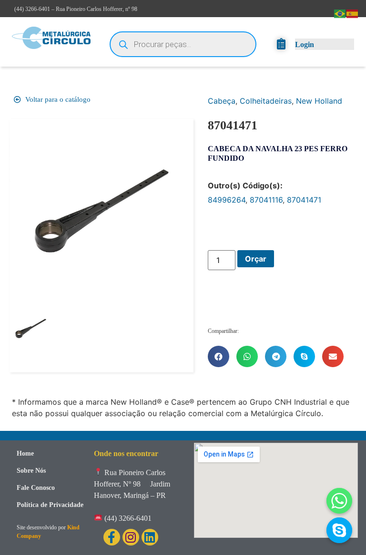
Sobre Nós (31, 470)
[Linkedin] (150, 537)
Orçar (255, 258)
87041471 (304, 199)
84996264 (226, 199)
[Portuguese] (340, 13)
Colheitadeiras (266, 101)
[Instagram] (130, 537)
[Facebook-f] (111, 537)
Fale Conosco (36, 487)
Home (25, 453)
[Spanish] (352, 13)
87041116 (266, 199)
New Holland (319, 101)
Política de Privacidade (50, 504)
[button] (218, 356)
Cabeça (221, 101)
